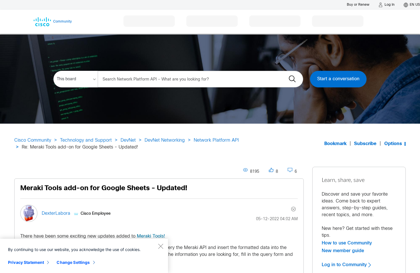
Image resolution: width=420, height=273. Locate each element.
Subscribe (365, 144)
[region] (84, 256)
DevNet (128, 140)
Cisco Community (32, 140)
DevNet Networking (165, 140)
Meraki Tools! (151, 236)
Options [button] (393, 144)
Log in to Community (345, 265)
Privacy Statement (26, 262)
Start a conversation (338, 79)
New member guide (343, 251)
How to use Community (347, 243)
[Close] (160, 246)
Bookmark (335, 144)
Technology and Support (86, 140)
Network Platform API (216, 140)
